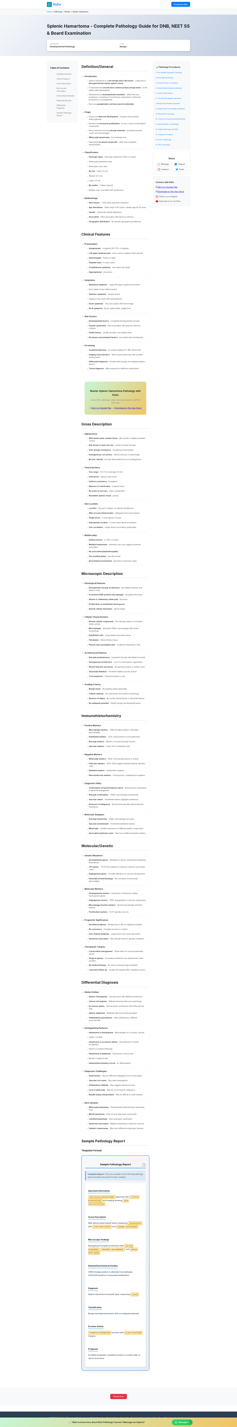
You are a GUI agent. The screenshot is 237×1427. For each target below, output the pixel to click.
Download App (181, 4)
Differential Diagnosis (61, 106)
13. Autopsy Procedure (164, 135)
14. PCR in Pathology (163, 140)
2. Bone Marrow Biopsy (164, 78)
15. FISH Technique (163, 145)
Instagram (165, 169)
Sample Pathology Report (64, 114)
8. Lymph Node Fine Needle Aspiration (170, 109)
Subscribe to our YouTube (169, 201)
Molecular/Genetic (64, 101)
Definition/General (64, 74)
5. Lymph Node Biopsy (164, 93)
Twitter (181, 169)
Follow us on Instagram (168, 197)
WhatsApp (165, 164)
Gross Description (64, 83)
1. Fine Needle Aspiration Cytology (169, 73)
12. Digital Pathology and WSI (167, 129)
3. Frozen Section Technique (167, 83)
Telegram (181, 164)
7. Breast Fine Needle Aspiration (168, 104)
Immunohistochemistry (65, 96)
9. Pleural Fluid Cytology (165, 114)
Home (49, 12)
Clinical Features (63, 79)
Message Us (184, 1422)
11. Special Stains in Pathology (167, 124)
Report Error (118, 1396)
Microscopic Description (62, 89)
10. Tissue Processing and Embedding (170, 119)
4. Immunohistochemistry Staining (168, 88)
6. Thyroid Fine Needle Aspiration (168, 98)
